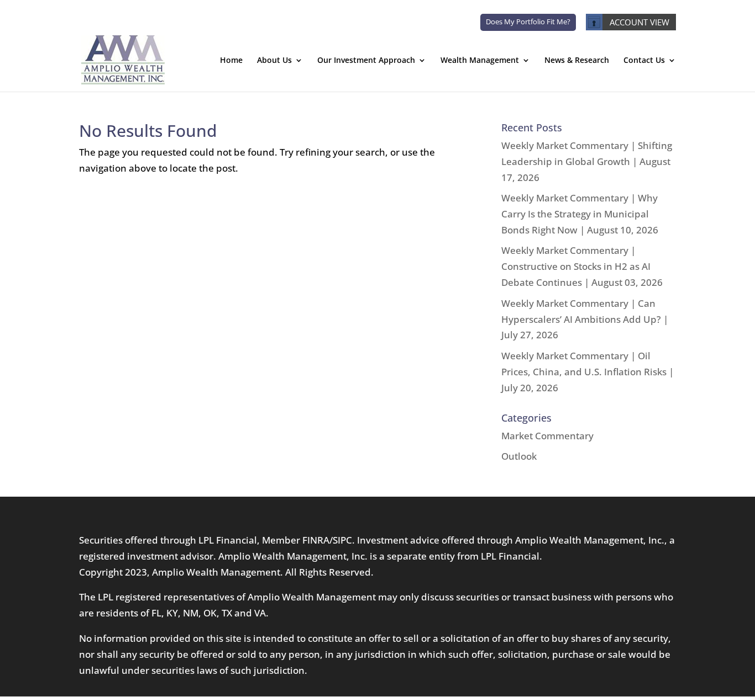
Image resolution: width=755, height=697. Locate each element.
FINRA (315, 540)
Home (231, 60)
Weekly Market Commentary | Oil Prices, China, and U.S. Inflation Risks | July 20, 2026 (587, 371)
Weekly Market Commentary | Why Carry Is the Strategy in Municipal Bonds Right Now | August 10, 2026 (579, 213)
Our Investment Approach (366, 60)
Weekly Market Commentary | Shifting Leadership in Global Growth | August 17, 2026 (586, 161)
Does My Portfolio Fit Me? (528, 21)
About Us (274, 60)
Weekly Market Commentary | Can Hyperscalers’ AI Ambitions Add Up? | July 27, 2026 (584, 319)
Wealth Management (480, 60)
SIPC (342, 540)
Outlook (519, 456)
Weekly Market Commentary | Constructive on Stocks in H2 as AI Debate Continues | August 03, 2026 (582, 266)
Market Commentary (547, 435)
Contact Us (644, 60)
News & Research (576, 60)
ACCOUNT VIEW (639, 22)
